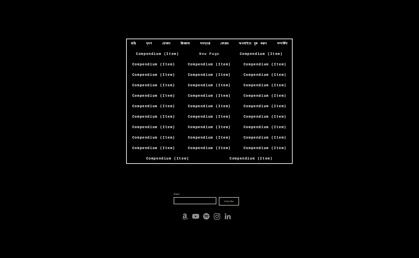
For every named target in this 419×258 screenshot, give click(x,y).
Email (177, 194)
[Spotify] (206, 216)
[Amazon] (185, 216)
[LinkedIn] (227, 216)
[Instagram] (217, 216)
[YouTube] (195, 216)
